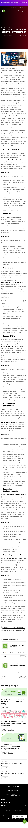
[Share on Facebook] (25, 35)
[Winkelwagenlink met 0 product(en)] (23, 11)
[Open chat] (25, 821)
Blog (4, 27)
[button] (18, 11)
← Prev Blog (5, 767)
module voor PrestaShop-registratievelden (13, 630)
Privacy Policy (8, 810)
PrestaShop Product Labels (14, 558)
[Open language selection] (8, 7)
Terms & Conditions (17, 810)
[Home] (1, 27)
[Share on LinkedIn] (23, 35)
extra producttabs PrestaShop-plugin (12, 282)
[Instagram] (8, 819)
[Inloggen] (20, 11)
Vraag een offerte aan (13, 790)
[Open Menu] (25, 11)
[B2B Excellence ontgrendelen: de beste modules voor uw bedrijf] (14, 692)
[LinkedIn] (12, 819)
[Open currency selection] (6, 7)
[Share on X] (20, 35)
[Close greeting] (25, 816)
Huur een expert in (14, 7)
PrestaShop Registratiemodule (15, 494)
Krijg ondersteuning (22, 7)
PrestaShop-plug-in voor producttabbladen (13, 627)
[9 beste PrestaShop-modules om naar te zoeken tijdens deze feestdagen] (14, 714)
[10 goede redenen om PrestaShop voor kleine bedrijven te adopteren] (14, 737)
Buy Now (22, 656)
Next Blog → (5, 777)
